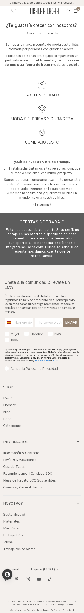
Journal (8, 542)
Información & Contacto (21, 453)
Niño (6, 412)
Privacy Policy (42, 360)
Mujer (7, 398)
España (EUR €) (43, 569)
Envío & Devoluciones (19, 459)
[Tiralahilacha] (44, 10)
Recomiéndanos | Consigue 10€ (27, 473)
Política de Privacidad (62, 610)
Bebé (7, 418)
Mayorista (11, 528)
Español (13, 569)
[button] (75, 11)
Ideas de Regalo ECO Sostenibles (29, 480)
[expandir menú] (6, 11)
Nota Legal (43, 610)
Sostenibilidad (14, 514)
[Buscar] (65, 11)
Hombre (9, 405)
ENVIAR (71, 322)
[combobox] (8, 322)
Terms (56, 360)
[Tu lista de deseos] (14, 11)
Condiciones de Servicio (22, 610)
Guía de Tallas (14, 466)
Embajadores (13, 535)
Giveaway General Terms (22, 487)
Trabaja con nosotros (19, 549)
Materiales (11, 521)
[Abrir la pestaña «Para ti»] (7, 574)
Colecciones (12, 425)
